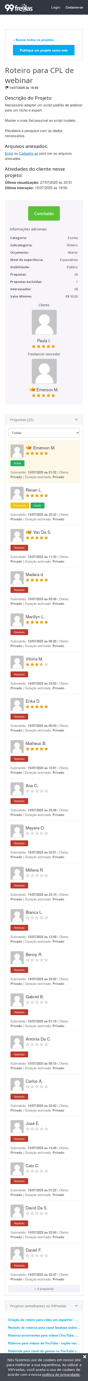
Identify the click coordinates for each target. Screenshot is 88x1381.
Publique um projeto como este (44, 50)
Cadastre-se (74, 7)
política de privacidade (61, 1374)
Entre (9, 153)
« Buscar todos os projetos (33, 39)
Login (55, 7)
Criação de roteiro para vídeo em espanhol (40, 1319)
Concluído (44, 213)
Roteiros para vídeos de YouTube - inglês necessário (48, 1343)
